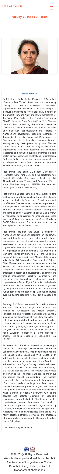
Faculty (17, 16)
